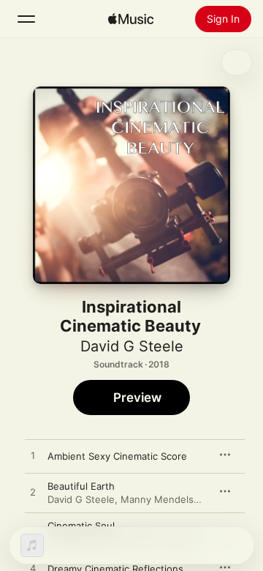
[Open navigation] (26, 19)
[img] (130, 19)
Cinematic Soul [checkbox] (81, 525)
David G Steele (131, 346)
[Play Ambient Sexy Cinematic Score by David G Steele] (32, 456)
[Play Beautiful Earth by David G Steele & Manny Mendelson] (32, 492)
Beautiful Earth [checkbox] (81, 486)
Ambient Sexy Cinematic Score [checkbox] (117, 456)
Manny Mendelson (163, 499)
